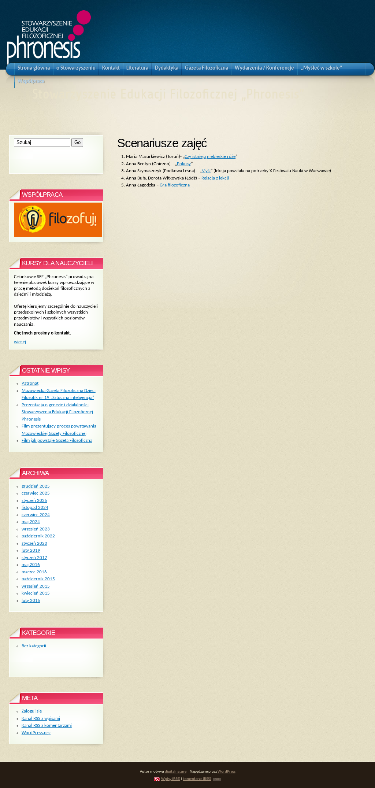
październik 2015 (38, 579)
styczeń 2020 (34, 543)
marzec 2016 (34, 572)
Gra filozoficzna (175, 185)
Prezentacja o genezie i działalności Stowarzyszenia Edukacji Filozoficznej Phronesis (57, 412)
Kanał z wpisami (41, 718)
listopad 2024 (35, 507)
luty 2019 (31, 550)
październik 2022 (38, 536)
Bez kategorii (34, 646)
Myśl (206, 171)
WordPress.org (36, 732)
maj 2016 (31, 564)
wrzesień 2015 (36, 586)
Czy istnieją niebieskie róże (210, 156)
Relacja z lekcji (215, 178)
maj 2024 (31, 521)
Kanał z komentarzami (47, 725)
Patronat (30, 383)
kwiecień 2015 (36, 593)
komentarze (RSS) (197, 779)
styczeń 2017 (34, 557)
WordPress (226, 772)
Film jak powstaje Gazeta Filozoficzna (57, 440)
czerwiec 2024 (36, 515)
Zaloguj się (32, 711)
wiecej (20, 342)
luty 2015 (31, 600)
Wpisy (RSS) (170, 779)
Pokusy (184, 164)
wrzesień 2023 (36, 529)
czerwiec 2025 (36, 493)
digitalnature (175, 772)
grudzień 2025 (36, 486)
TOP (217, 779)
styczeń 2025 (34, 500)
